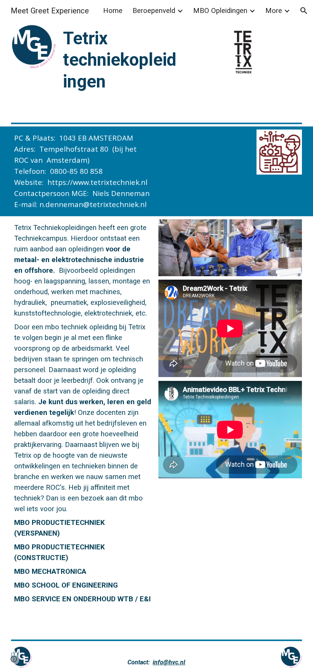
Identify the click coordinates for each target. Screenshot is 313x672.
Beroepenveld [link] (153, 10)
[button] (304, 11)
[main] (120, 59)
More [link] (273, 10)
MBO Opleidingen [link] (220, 10)
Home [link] (113, 10)
